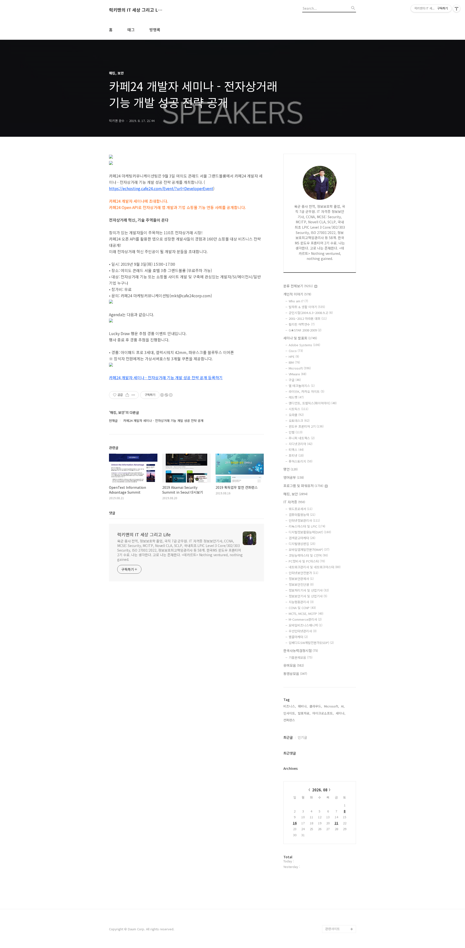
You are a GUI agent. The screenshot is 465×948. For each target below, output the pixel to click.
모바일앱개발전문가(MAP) (309, 549)
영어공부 (293, 477)
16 (295, 823)
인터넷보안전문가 (303, 572)
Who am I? (298, 301)
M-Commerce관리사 (305, 619)
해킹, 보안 (295, 493)
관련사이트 (332, 928)
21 (336, 823)
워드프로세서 (300, 508)
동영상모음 (295, 673)
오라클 (296, 414)
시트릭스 (298, 409)
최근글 (288, 737)
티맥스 (296, 449)
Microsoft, (331, 706)
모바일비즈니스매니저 (305, 625)
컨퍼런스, (289, 720)
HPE (294, 356)
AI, (343, 706)
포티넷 (296, 455)
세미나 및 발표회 (300, 338)
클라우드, (316, 706)
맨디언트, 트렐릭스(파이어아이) (313, 403)
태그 (131, 29)
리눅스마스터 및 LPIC (307, 526)
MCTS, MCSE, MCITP (306, 613)
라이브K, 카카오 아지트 (306, 391)
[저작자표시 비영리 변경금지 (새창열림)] (166, 395)
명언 (290, 469)
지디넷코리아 (300, 444)
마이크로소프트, (323, 713)
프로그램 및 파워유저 (303, 485)
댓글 (112, 512)
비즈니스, (289, 706)
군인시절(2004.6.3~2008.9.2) (311, 312)
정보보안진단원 (301, 584)
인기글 (302, 737)
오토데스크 (299, 420)
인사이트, (289, 713)
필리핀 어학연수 (302, 324)
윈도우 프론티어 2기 (306, 426)
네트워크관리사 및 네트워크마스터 (315, 567)
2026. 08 (319, 789)
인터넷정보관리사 (304, 520)
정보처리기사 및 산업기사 (309, 590)
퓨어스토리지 (300, 461)
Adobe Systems (304, 345)
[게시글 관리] (133, 395)
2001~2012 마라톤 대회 (308, 318)
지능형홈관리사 (301, 602)
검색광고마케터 (302, 538)
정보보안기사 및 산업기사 (308, 596)
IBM (294, 362)
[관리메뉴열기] (456, 8)
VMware (297, 374)
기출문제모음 (300, 657)
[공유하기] (127, 395)
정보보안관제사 (301, 578)
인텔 (295, 432)
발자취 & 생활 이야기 (307, 307)
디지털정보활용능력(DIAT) (310, 532)
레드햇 (296, 397)
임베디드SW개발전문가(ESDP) (311, 642)
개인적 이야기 (297, 294)
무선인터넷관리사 (303, 631)
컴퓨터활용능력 (302, 514)
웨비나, (303, 706)
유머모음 (293, 665)
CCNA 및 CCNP (302, 607)
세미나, (340, 713)
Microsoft (300, 368)
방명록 (154, 29)
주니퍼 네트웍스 (302, 438)
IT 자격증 (294, 501)
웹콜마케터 (298, 637)
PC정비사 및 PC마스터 (307, 561)
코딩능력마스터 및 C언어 (308, 555)
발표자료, (304, 713)
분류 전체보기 (298, 285)
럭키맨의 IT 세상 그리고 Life (135, 10)
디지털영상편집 (302, 543)
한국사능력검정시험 (300, 650)
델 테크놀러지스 (302, 385)
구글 (295, 380)
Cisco (296, 350)
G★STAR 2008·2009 (305, 330)
